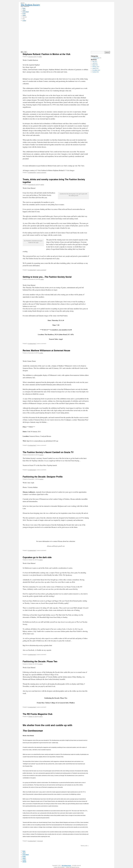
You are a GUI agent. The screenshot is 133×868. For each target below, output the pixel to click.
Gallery (24, 858)
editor (40, 56)
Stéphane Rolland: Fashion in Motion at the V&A (46, 54)
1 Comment (40, 841)
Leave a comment (41, 172)
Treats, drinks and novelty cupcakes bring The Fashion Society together (54, 180)
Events (24, 856)
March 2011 (95, 65)
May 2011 (94, 61)
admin (42, 184)
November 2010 (96, 70)
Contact (24, 859)
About (23, 852)
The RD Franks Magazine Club (37, 713)
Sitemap (24, 861)
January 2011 (95, 68)
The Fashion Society (30, 4)
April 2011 (94, 63)
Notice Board (25, 854)
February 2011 (95, 66)
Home (23, 851)
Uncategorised (32, 172)
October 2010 (95, 72)
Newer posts (85, 845)
